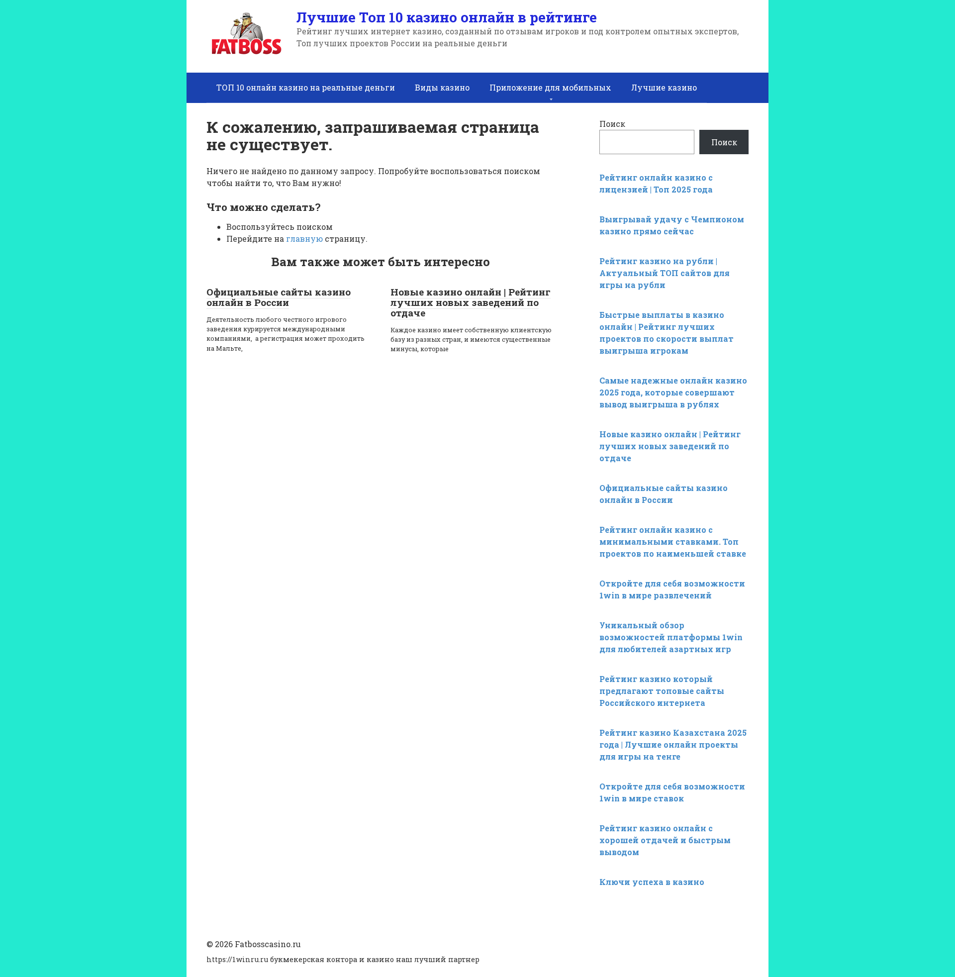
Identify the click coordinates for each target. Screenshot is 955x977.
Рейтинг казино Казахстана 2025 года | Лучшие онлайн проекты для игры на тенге (673, 744)
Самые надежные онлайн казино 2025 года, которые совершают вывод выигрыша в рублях (673, 392)
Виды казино (442, 87)
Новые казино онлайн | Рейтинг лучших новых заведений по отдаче (470, 302)
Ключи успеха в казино (651, 882)
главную (304, 238)
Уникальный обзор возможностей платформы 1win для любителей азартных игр (671, 637)
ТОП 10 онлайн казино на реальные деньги (305, 87)
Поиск (612, 123)
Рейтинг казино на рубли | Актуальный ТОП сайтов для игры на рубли (664, 273)
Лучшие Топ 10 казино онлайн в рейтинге (446, 17)
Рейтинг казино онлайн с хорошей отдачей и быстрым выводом (665, 840)
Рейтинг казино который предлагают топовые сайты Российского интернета (661, 691)
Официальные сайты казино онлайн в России (278, 297)
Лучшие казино (664, 87)
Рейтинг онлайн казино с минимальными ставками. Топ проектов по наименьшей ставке (672, 541)
